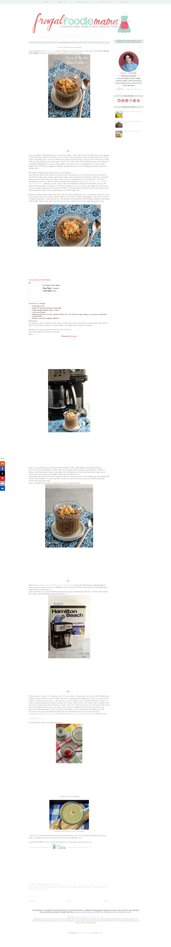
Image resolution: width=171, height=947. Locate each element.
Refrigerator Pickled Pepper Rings (133, 111)
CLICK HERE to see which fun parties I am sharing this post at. (61, 842)
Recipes (124, 1)
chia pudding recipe (42, 885)
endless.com (90, 912)
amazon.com (79, 912)
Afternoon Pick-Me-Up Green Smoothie (69, 831)
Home (46, 1)
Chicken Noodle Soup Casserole (132, 131)
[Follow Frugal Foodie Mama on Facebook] (123, 102)
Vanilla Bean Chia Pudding (69, 796)
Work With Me (105, 1)
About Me (62, 1)
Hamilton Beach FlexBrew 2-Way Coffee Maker (56, 585)
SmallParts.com (109, 912)
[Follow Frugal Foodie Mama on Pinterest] (127, 102)
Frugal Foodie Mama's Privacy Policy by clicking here (88, 917)
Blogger (100, 933)
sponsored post (43, 889)
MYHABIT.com (98, 912)
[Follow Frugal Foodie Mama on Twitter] (119, 102)
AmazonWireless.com (123, 912)
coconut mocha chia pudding (77, 885)
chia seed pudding (58, 885)
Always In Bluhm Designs (84, 933)
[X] (2, 473)
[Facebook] (2, 468)
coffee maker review (48, 887)
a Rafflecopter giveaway (35, 718)
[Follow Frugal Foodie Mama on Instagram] (130, 102)
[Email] (2, 483)
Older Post (106, 901)
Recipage (73, 336)
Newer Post (32, 901)
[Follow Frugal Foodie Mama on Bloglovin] (134, 102)
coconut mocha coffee (98, 885)
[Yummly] (2, 463)
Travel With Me (82, 1)
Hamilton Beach (50, 51)
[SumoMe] (2, 488)
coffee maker (33, 887)
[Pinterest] (2, 478)
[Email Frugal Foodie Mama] (138, 102)
